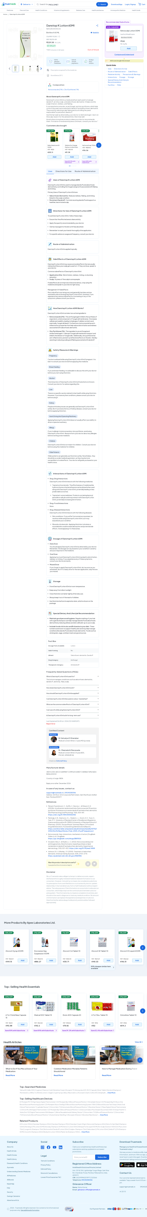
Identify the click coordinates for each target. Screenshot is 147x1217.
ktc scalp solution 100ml (107, 1127)
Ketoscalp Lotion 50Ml (130, 31)
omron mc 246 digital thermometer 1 (34, 1110)
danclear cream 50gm (78, 1124)
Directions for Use (63, 171)
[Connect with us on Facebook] (48, 1147)
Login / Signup (130, 4)
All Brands (10, 1180)
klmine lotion (42, 1093)
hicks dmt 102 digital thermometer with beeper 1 (37, 1112)
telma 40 (23, 1090)
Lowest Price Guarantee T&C (51, 1177)
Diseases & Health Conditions (17, 1163)
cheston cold (47, 1090)
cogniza (38, 1090)
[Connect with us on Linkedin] (60, 1147)
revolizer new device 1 (90, 1115)
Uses (50, 171)
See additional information (30, 1210)
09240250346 (70, 793)
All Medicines (11, 1176)
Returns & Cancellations (49, 1173)
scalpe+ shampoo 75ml (77, 1129)
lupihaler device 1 (43, 1107)
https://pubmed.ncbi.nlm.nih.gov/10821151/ (65, 856)
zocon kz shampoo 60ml (33, 1132)
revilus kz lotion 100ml (52, 1132)
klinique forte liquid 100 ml (87, 1127)
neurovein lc (72, 1093)
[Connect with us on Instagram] (42, 1147)
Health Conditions (41, 10)
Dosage (122, 77)
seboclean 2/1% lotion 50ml (97, 1129)
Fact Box (111, 85)
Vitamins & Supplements (61, 10)
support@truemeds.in (54, 793)
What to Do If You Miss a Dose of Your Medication (21, 1070)
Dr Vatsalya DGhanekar (69, 738)
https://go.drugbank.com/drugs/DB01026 (64, 838)
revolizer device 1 (95, 1107)
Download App (116, 4)
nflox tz (33, 1093)
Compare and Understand (124, 54)
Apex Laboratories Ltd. (53, 28)
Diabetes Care (80, 10)
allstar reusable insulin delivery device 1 (69, 1112)
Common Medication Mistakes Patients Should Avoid (70, 1070)
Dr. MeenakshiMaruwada (69, 750)
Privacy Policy (45, 1165)
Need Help (10, 1184)
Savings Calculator (13, 1196)
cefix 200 (93, 1093)
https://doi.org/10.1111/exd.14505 (82, 848)
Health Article (11, 1151)
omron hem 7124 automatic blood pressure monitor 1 (69, 1107)
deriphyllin (102, 1093)
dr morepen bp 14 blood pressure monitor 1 (72, 1102)
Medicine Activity (114, 74)
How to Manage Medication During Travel (119, 1069)
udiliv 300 (30, 1090)
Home (5, 14)
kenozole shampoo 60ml (96, 1124)
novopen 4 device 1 (75, 1115)
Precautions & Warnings (131, 74)
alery (65, 1093)
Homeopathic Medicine (118, 10)
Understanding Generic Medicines (18, 1171)
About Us (10, 1147)
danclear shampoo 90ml (60, 1124)
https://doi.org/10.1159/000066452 (62, 815)
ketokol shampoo (113, 1090)
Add (54, 157)
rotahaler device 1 (95, 1102)
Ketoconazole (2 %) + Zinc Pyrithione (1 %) (63, 89)
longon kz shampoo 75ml (33, 1129)
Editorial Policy (61, 761)
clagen (50, 1093)
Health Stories (12, 1155)
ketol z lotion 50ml (70, 1127)
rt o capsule (91, 1090)
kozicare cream (83, 1093)
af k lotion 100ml (26, 1124)
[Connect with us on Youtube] (54, 1147)
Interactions (112, 77)
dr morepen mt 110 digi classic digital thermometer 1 (38, 1102)
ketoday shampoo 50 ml (53, 1127)
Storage (131, 77)
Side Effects (132, 71)
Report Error (50, 724)
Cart (143, 4)
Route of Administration (85, 171)
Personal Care (24, 10)
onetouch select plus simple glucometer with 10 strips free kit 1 (102, 1110)
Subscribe (102, 1157)
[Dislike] (94, 864)
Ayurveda (10, 1167)
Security (10, 1192)
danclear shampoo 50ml (42, 1124)
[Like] (88, 864)
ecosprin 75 (70, 1090)
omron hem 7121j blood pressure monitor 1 (99, 1112)
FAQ (8, 1188)
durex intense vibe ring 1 (58, 1115)
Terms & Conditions (48, 1161)
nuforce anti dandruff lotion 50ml (56, 1129)
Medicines (10, 10)
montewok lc (24, 1093)
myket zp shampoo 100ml (70, 1132)
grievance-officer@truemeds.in (89, 1190)
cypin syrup (58, 1093)
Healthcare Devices (98, 10)
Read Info (96, 32)
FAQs (119, 85)
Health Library (12, 1159)
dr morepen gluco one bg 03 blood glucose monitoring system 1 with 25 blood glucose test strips (81, 1104)
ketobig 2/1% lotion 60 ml (34, 1127)
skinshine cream (59, 1090)
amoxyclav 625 (80, 1090)
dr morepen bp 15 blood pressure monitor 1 (64, 1110)
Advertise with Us (13, 1200)
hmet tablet (101, 1090)
